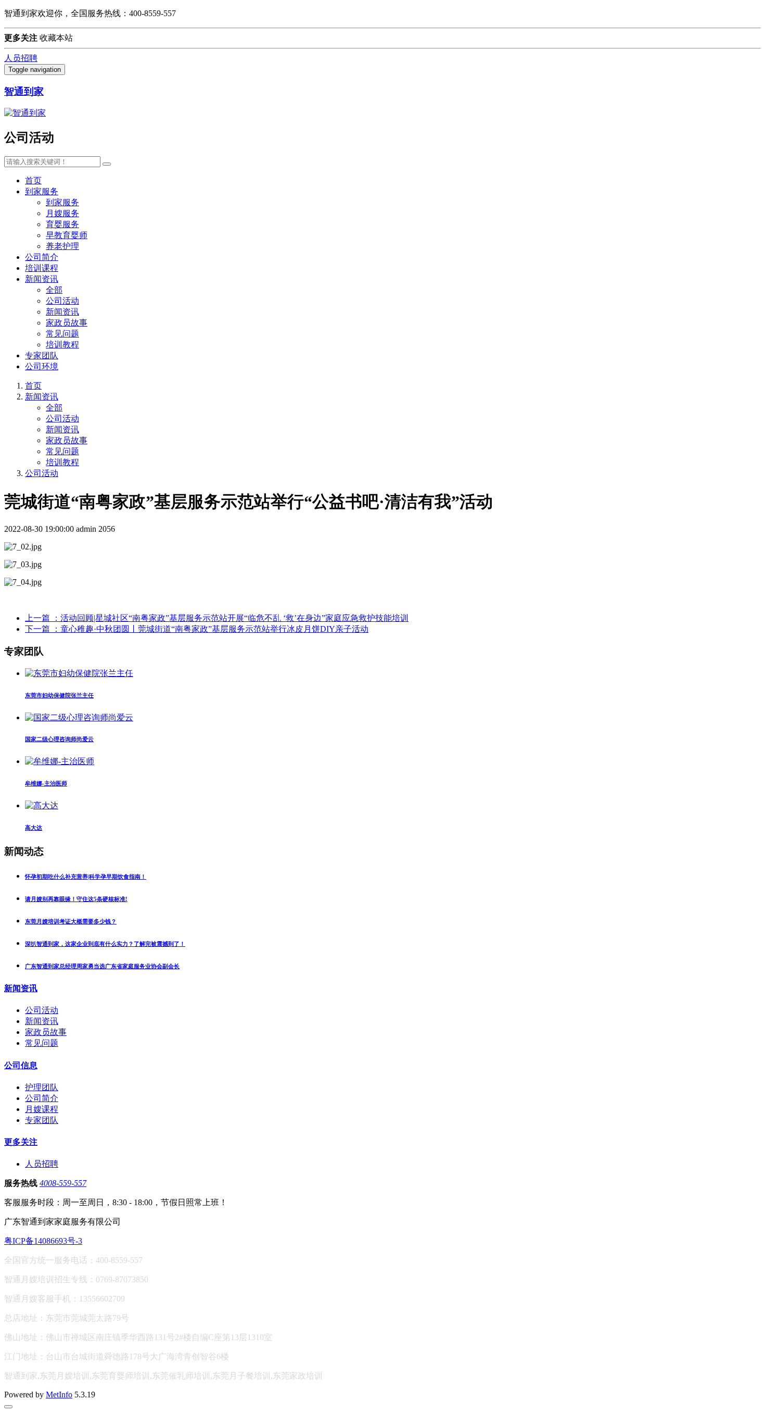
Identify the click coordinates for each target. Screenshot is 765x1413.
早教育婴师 (66, 235)
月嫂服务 (62, 213)
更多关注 (20, 1141)
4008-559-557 (63, 1183)
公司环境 (41, 366)
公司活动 (62, 300)
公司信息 (20, 1065)
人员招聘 (20, 58)
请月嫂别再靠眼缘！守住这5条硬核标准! (76, 899)
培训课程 (41, 268)
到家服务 (41, 191)
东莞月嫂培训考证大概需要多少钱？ (71, 921)
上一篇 (217, 618)
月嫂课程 (41, 1109)
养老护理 (62, 246)
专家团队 (41, 355)
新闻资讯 (41, 278)
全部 (54, 289)
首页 (33, 180)
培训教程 (62, 344)
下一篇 (196, 628)
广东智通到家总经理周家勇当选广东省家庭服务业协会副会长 (102, 966)
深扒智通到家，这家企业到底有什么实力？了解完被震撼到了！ (105, 944)
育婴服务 (62, 224)
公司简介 (41, 257)
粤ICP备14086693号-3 (43, 1240)
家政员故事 (66, 322)
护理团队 (41, 1087)
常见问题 (62, 333)
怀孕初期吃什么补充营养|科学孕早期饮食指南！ (85, 876)
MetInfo (59, 1394)
